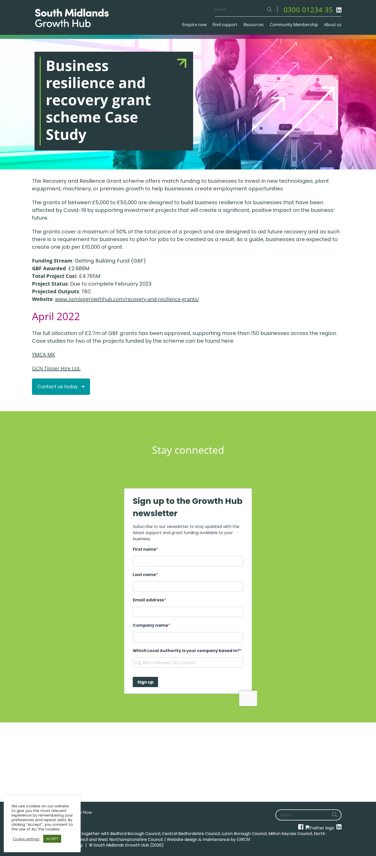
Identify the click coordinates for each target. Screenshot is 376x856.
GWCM (243, 839)
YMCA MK (43, 354)
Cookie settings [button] (26, 839)
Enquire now (194, 24)
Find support (225, 24)
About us (332, 24)
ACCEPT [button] (52, 838)
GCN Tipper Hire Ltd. (56, 368)
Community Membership (294, 24)
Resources (254, 24)
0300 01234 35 (308, 9)
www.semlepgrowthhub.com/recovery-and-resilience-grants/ (127, 299)
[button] (61, 386)
